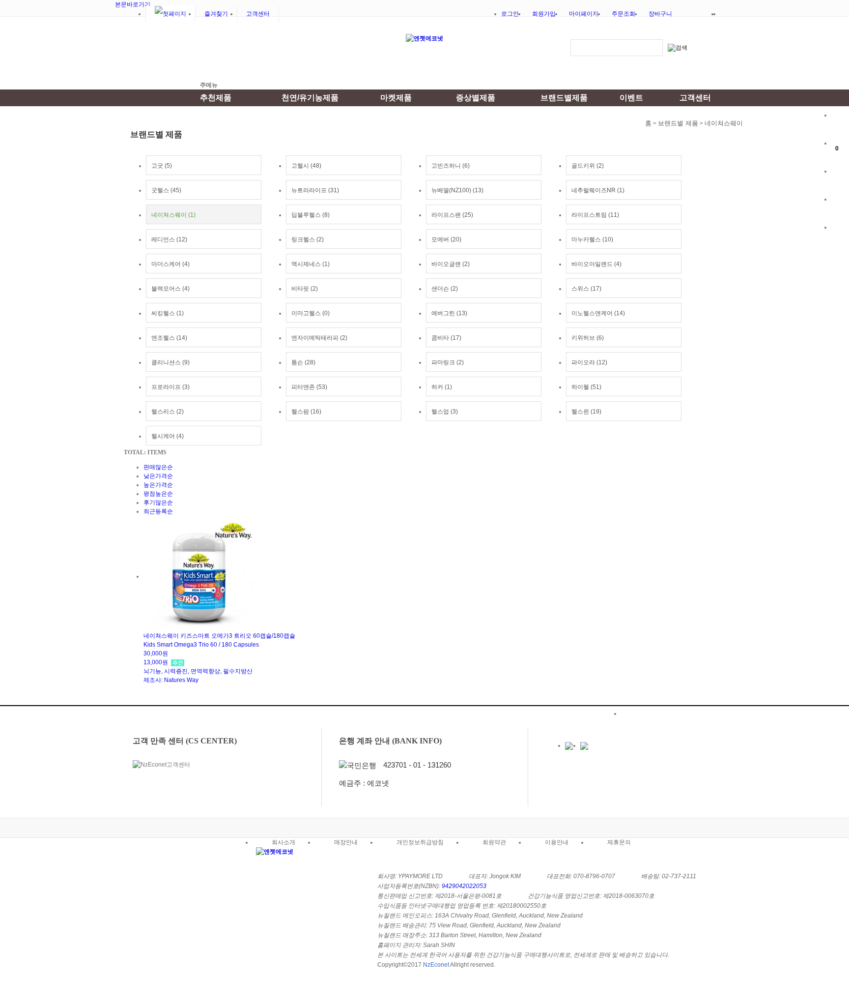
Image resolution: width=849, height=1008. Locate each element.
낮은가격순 (158, 476)
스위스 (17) (586, 288)
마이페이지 (583, 13)
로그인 (510, 13)
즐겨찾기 (216, 13)
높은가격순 (158, 484)
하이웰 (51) (586, 387)
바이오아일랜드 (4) (596, 264)
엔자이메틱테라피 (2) (319, 337)
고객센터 (258, 13)
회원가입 (544, 13)
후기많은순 (158, 502)
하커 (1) (441, 387)
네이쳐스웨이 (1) (173, 214)
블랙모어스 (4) (170, 288)
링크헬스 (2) (307, 239)
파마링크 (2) (447, 362)
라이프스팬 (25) (452, 214)
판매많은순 (158, 467)
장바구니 (660, 13)
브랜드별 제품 (678, 123)
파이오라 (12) (589, 362)
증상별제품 (475, 97)
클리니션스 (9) (170, 362)
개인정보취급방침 (420, 842)
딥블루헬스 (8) (310, 214)
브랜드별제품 (564, 97)
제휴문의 (619, 842)
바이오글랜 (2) (450, 264)
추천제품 (215, 97)
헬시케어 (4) (167, 436)
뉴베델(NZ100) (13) (457, 190)
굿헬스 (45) (166, 190)
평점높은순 (158, 493)
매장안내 (840, 209)
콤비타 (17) (446, 337)
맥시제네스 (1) (310, 264)
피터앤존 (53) (309, 387)
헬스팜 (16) (306, 411)
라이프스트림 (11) (595, 214)
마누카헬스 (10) (592, 239)
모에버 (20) (446, 239)
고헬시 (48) (306, 165)
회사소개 (283, 842)
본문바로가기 (132, 4)
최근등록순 (158, 511)
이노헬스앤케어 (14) (598, 313)
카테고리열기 (161, 51)
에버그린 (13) (449, 313)
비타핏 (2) (304, 288)
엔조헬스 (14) (169, 337)
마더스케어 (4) (170, 264)
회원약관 (494, 842)
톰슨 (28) (303, 362)
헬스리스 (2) (167, 411)
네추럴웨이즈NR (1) (597, 190)
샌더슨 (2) (444, 288)
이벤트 (631, 97)
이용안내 (556, 842)
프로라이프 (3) (170, 387)
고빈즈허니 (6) (450, 165)
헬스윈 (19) (586, 411)
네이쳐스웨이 (724, 123)
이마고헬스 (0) (310, 313)
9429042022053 (464, 886)
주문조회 (623, 13)
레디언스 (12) (169, 239)
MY (840, 125)
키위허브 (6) (587, 337)
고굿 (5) (161, 165)
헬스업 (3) (444, 411)
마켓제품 (396, 97)
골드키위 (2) (587, 165)
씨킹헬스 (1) (167, 313)
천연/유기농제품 (310, 97)
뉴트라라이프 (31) (315, 190)
